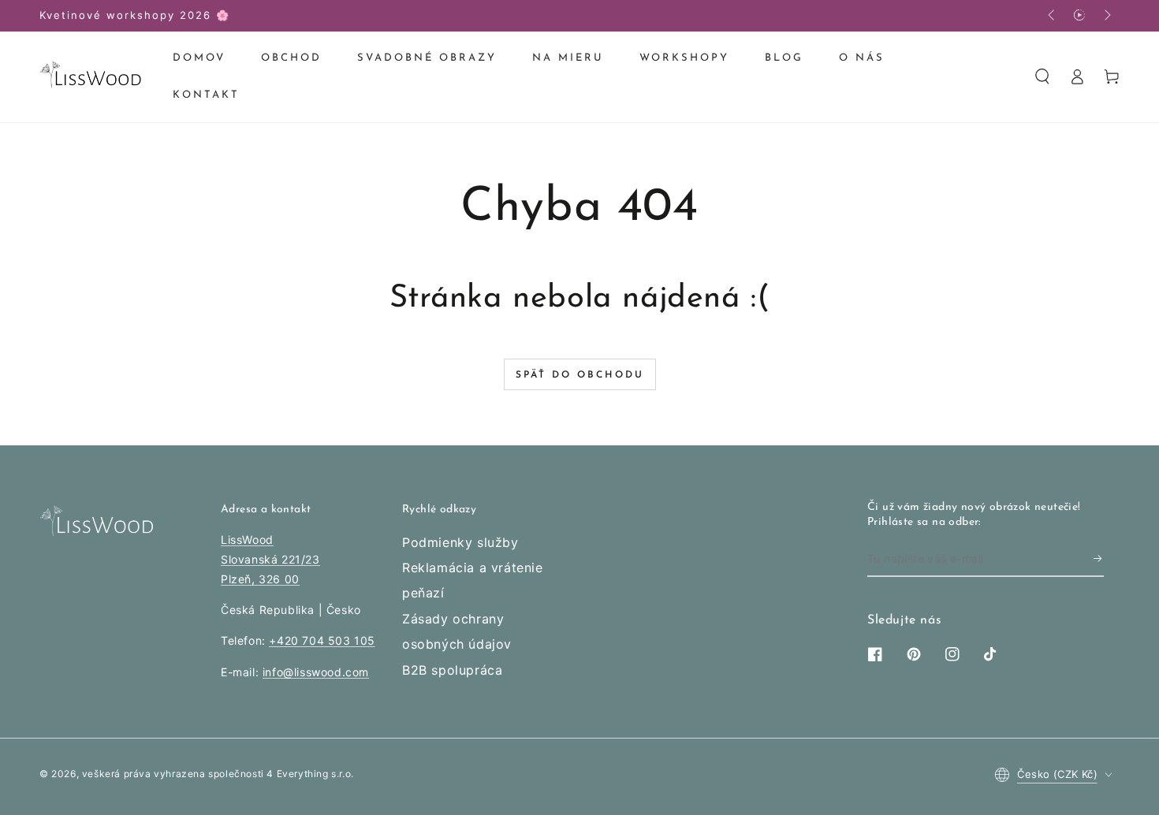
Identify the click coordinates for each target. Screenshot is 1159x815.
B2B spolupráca (452, 670)
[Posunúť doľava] (1052, 16)
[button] (1042, 76)
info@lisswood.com (316, 672)
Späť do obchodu (580, 375)
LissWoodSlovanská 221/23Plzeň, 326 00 (270, 559)
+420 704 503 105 (322, 640)
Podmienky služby (460, 542)
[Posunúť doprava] (1106, 16)
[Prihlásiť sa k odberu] (1099, 558)
